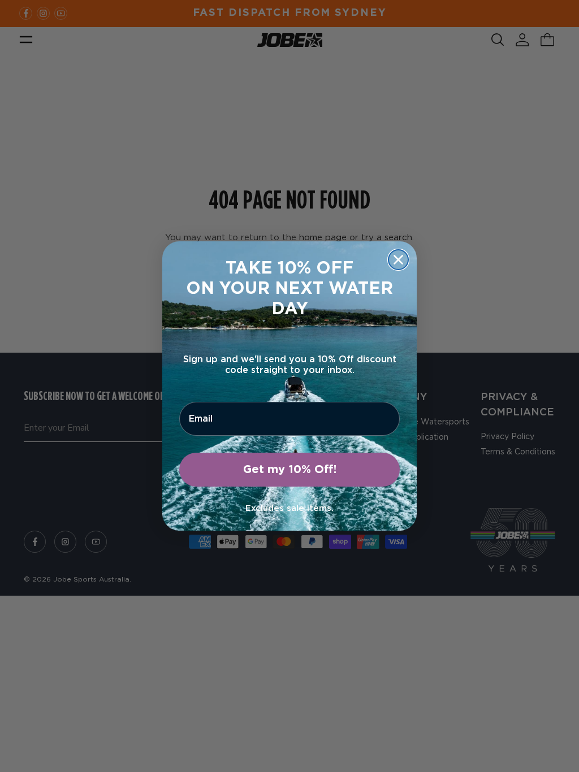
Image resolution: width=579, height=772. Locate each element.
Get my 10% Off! (289, 469)
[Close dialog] (398, 260)
